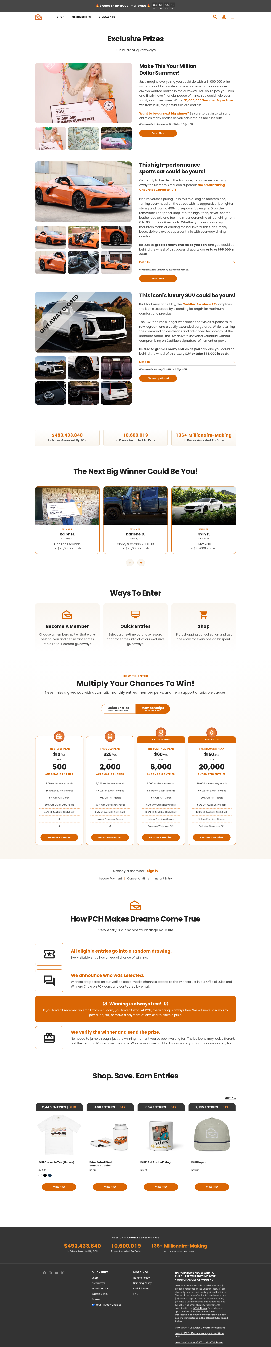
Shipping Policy (142, 1283)
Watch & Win (100, 1294)
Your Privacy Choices (108, 1305)
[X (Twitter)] (62, 1273)
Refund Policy (141, 1278)
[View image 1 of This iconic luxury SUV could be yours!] (50, 368)
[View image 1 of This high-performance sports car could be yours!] (50, 237)
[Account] (223, 16)
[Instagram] (50, 1273)
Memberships (100, 1288)
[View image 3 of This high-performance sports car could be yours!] (116, 237)
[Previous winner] (130, 562)
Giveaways (98, 1283)
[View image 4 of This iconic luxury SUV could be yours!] (50, 393)
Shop (95, 1278)
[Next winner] (141, 562)
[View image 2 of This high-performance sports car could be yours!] (83, 237)
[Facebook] (44, 1273)
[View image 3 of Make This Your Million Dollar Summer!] (116, 138)
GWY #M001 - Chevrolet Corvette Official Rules (200, 1327)
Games (96, 1299)
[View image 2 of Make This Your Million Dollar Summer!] (83, 138)
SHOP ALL (230, 1097)
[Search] (215, 16)
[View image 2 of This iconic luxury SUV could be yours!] (83, 368)
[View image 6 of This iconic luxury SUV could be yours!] (116, 393)
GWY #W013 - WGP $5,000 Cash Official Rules (199, 1342)
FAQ (135, 1294)
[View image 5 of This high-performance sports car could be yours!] (83, 262)
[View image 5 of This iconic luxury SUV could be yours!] (83, 393)
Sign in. (153, 871)
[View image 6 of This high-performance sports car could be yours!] (116, 262)
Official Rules (141, 1288)
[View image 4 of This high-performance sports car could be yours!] (50, 262)
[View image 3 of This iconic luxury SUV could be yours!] (116, 368)
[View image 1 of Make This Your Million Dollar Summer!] (50, 138)
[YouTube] (56, 1273)
